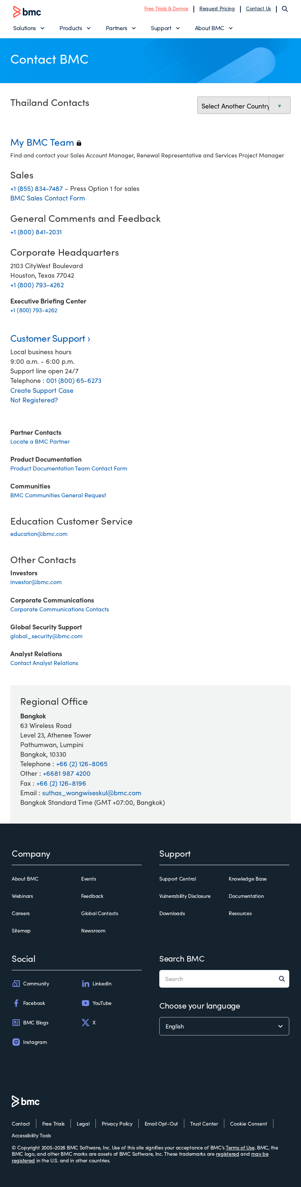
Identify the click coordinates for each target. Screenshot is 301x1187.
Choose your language (199, 1005)
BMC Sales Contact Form (47, 197)
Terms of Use (240, 1147)
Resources (240, 913)
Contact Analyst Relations (44, 663)
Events (88, 878)
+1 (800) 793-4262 (37, 284)
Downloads (172, 913)
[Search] (285, 9)
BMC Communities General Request (58, 495)
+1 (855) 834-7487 (37, 188)
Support (161, 28)
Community (36, 983)
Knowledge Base (248, 878)
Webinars (22, 896)
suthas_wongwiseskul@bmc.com (91, 792)
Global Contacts (99, 913)
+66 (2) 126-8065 (82, 763)
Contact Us (258, 8)
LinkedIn (102, 983)
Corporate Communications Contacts (59, 609)
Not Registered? (34, 399)
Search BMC (181, 958)
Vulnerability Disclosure (184, 896)
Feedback (92, 896)
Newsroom (93, 930)
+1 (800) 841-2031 (36, 231)
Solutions (24, 28)
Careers (21, 913)
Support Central (177, 878)
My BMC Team (45, 142)
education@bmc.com (39, 533)
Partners (116, 28)
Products (70, 28)
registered (227, 1153)
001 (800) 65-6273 (73, 380)
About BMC (209, 28)
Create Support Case (41, 390)
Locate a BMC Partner (40, 441)
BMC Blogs (35, 1022)
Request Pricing (217, 8)
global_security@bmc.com (46, 636)
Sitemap (21, 930)
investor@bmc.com (36, 582)
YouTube (102, 1002)
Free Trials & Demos (166, 8)
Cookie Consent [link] (248, 1123)
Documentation (246, 896)
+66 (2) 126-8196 (61, 783)
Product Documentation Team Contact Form (68, 468)
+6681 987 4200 (67, 773)
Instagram (35, 1041)
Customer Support (47, 337)
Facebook (34, 1002)
